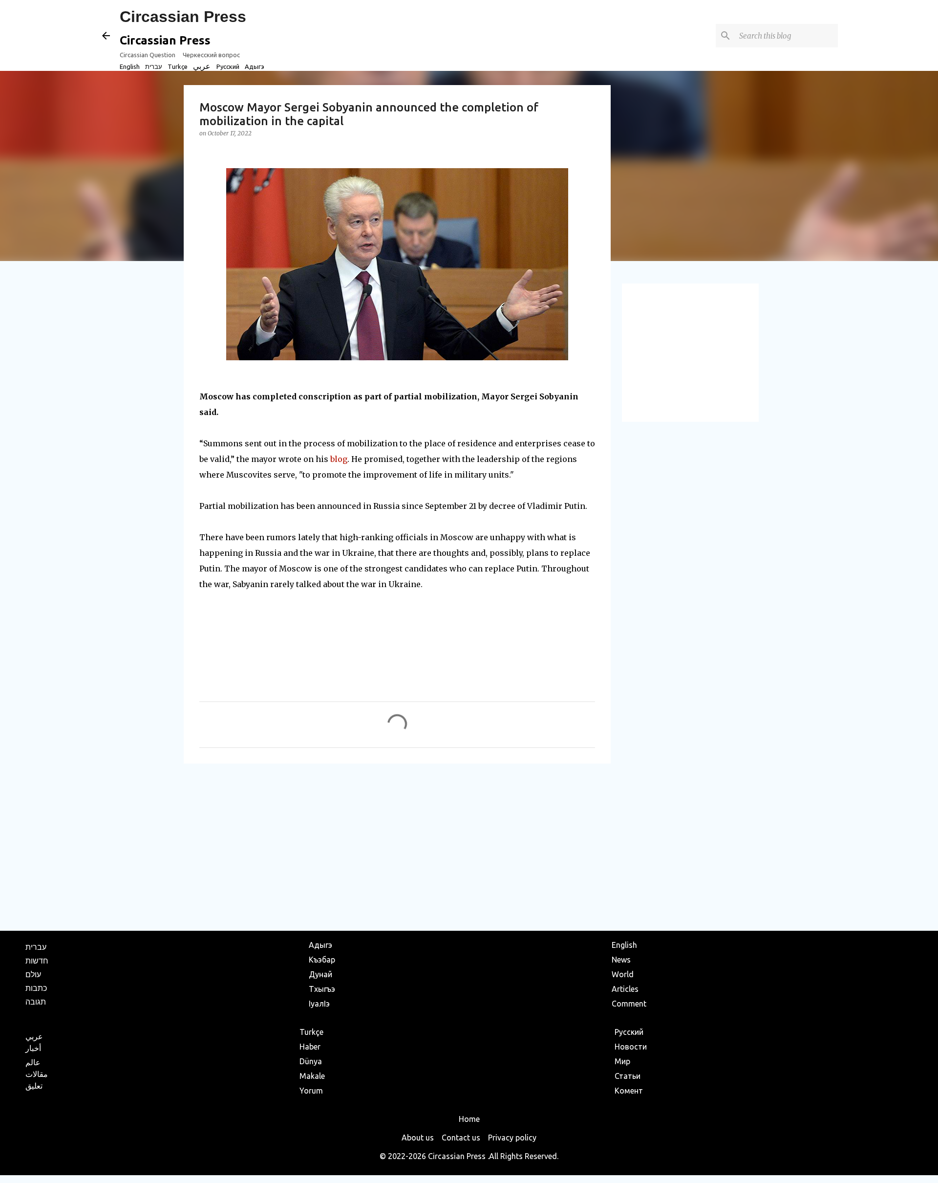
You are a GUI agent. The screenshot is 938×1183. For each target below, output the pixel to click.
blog (338, 459)
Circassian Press (183, 16)
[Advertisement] (397, 846)
